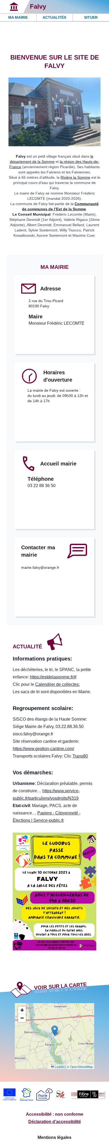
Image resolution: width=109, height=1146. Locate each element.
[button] (54, 1030)
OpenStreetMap (81, 1066)
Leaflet (59, 1066)
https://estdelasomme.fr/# (53, 677)
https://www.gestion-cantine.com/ (43, 748)
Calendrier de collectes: (57, 684)
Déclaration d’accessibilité (54, 1121)
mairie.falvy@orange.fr (40, 567)
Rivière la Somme (75, 177)
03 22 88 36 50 (42, 485)
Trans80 (80, 756)
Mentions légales (54, 1137)
